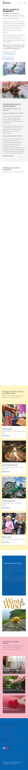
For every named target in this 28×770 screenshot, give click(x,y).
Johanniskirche (12, 194)
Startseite (5, 762)
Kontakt (15, 764)
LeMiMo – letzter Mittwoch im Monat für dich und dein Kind (14, 226)
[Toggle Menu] (19, 2)
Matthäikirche (12, 228)
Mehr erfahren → (6, 435)
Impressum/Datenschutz (15, 762)
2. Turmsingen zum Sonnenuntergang (10, 294)
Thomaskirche (12, 262)
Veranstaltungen (9, 53)
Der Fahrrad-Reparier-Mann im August (13, 260)
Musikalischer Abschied (12, 193)
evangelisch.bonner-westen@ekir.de (12, 735)
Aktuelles (6, 194)
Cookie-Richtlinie (7, 764)
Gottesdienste (8, 58)
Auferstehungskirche (14, 332)
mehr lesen (7, 203)
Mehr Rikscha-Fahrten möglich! (11, 329)
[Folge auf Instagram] (6, 748)
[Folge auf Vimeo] (4, 748)
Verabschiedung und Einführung (11, 363)
